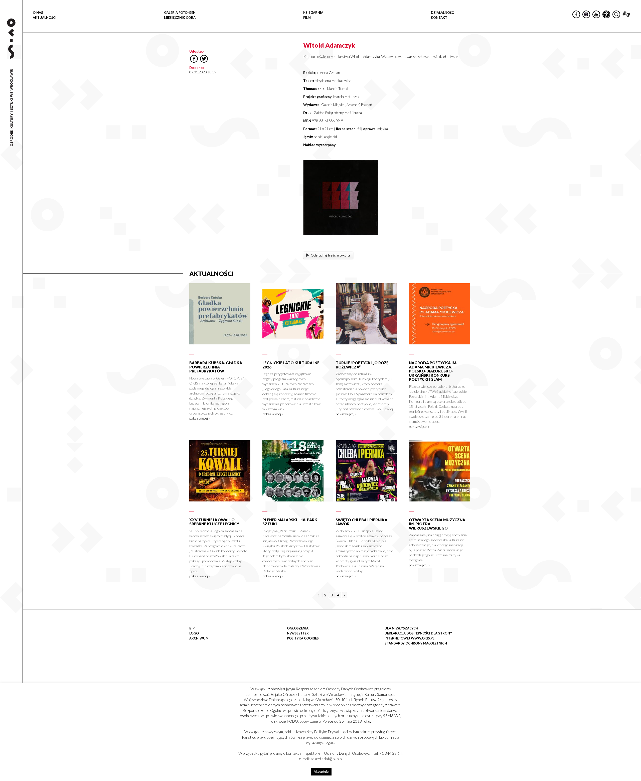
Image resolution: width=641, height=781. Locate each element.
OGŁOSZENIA (297, 628)
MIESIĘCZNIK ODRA (180, 18)
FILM (307, 18)
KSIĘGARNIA (313, 13)
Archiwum (199, 638)
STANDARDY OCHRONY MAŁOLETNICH (416, 643)
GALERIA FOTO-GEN (180, 13)
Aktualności (44, 18)
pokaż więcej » (199, 418)
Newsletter (298, 633)
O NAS (38, 13)
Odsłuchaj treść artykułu (330, 255)
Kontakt (439, 18)
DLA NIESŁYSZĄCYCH (401, 628)
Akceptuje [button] (321, 771)
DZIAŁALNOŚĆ (442, 13)
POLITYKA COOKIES (303, 638)
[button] (634, 51)
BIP (192, 628)
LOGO (194, 633)
